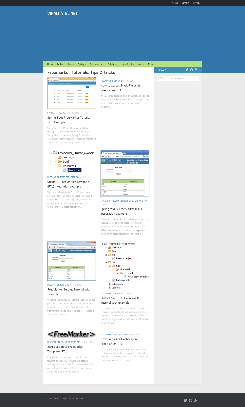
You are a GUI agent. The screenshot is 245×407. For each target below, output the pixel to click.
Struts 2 (75, 177)
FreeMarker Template (111, 81)
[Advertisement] (138, 34)
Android (60, 64)
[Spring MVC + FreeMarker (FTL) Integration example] (125, 173)
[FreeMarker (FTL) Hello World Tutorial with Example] (125, 266)
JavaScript (127, 64)
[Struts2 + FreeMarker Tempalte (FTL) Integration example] (71, 161)
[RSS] (196, 69)
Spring (81, 64)
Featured (105, 201)
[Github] (191, 69)
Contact (185, 2)
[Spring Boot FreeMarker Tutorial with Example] (71, 93)
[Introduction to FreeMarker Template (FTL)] (71, 334)
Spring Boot (61, 113)
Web (140, 64)
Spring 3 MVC (141, 201)
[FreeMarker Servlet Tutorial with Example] (71, 261)
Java (70, 64)
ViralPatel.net (62, 13)
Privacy (196, 2)
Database (112, 64)
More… (151, 64)
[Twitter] (187, 69)
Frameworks (96, 64)
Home (50, 64)
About (175, 2)
